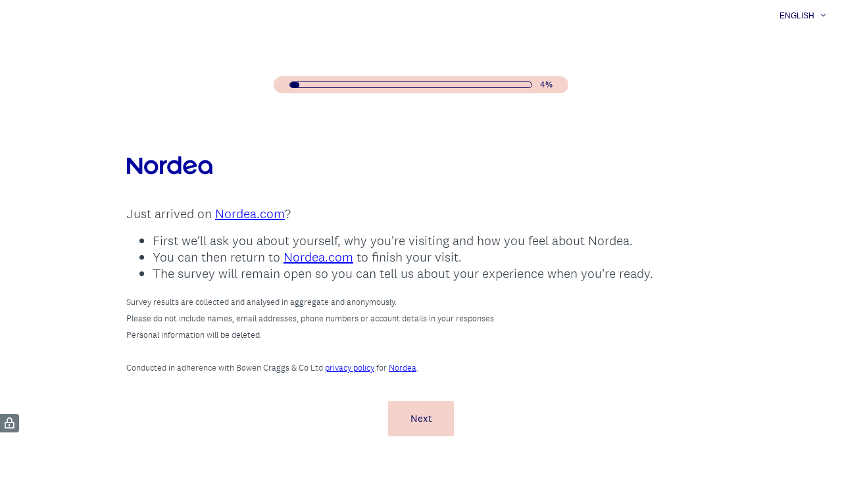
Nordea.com (250, 213)
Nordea (402, 367)
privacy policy (349, 367)
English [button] (797, 15)
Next (421, 418)
